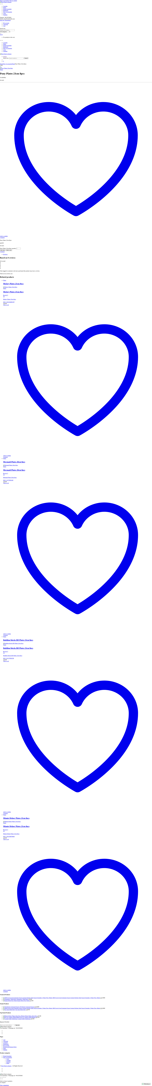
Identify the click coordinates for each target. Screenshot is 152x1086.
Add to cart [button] (6, 305)
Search (5, 56)
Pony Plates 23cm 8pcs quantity (8, 248)
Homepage (6, 1044)
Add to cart (8, 250)
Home (1, 64)
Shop (4, 1048)
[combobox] (7, 30)
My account (6, 23)
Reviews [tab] (5, 254)
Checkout (5, 24)
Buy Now (3, 250)
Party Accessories (7, 12)
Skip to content (13, 0)
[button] (1, 67)
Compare (2, 237)
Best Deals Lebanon (6, 1066)
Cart (4, 26)
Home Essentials (7, 9)
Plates (4, 7)
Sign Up (17, 1025)
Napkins (5, 14)
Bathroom (5, 10)
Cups (4, 13)
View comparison (4, 1085)
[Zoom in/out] (0, 1077)
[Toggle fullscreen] (2, 1077)
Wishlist (5, 1049)
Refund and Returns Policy (10, 1047)
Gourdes (5, 6)
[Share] (3, 1077)
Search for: (2, 28)
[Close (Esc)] (5, 1077)
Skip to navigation (4, 0)
